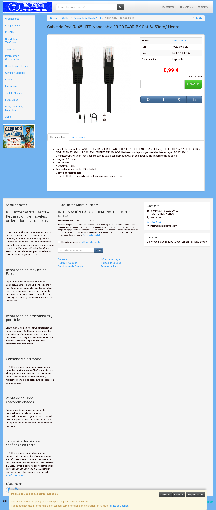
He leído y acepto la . (81, 242)
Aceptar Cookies (195, 495)
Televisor (10, 49)
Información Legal (110, 259)
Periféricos (11, 86)
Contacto (187, 7)
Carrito (205, 7)
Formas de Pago (109, 266)
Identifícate (168, 7)
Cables (8, 79)
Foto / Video (11, 100)
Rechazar (178, 495)
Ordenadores (12, 18)
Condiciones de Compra (70, 266)
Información (78, 137)
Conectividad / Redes (16, 66)
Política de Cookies (118, 505)
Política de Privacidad (91, 235)
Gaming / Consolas (15, 72)
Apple (8, 116)
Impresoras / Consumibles (12, 58)
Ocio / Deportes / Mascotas (14, 108)
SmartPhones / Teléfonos (13, 41)
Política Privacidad (67, 263)
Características (58, 137)
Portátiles (10, 32)
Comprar (193, 84)
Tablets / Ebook (13, 93)
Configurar (165, 495)
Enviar (99, 250)
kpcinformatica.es (14, 475)
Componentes (12, 25)
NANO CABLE (179, 40)
